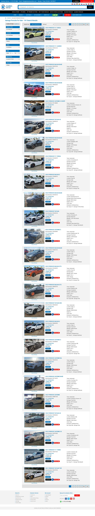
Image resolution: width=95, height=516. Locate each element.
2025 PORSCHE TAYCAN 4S (53, 119)
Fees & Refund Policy (34, 498)
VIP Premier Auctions (32, 12)
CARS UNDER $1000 (76, 15)
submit (77, 495)
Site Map (17, 501)
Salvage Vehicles (68, 12)
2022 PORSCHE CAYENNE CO (53, 431)
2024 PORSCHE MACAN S (52, 174)
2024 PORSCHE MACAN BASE (53, 138)
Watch (48, 39)
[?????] (91, 4)
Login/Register (48, 494)
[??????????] (93, 4)
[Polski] (84, 4)
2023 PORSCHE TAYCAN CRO (53, 303)
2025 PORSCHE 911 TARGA (53, 27)
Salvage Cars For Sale (20, 496)
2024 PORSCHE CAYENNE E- (53, 229)
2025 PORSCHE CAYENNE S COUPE (55, 101)
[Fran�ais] (74, 4)
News (47, 501)
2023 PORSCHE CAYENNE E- (53, 339)
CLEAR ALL (16, 24)
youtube (71, 499)
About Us (17, 494)
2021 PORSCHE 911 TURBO (53, 450)
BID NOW (48, 36)
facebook (66, 499)
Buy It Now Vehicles (44, 12)
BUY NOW (68, 15)
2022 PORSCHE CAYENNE (52, 395)
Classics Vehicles (78, 12)
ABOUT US (46, 15)
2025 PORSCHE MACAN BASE (53, 64)
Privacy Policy (33, 499)
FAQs (32, 496)
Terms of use (33, 501)
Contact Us (33, 494)
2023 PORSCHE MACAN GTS (53, 266)
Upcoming (23, 12)
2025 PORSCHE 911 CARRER (53, 46)
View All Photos (34, 42)
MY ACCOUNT (37, 15)
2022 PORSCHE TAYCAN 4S (53, 413)
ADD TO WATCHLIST (36, 24)
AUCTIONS (28, 15)
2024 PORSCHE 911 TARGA (53, 156)
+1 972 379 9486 (14, 1)
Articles (47, 496)
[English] (72, 4)
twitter (68, 499)
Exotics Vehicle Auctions (56, 12)
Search (90, 7)
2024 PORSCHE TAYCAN (52, 211)
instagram (74, 499)
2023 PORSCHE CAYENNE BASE (54, 376)
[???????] (81, 4)
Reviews (47, 499)
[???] (88, 4)
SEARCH (21, 15)
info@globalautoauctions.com (29, 1)
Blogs (47, 498)
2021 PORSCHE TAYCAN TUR (53, 468)
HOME (15, 15)
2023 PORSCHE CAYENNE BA (53, 358)
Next (84, 24)
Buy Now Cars (18, 498)
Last (87, 24)
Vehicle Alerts (18, 502)
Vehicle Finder (15, 12)
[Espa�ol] (79, 4)
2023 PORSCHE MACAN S (52, 321)
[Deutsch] (77, 4)
